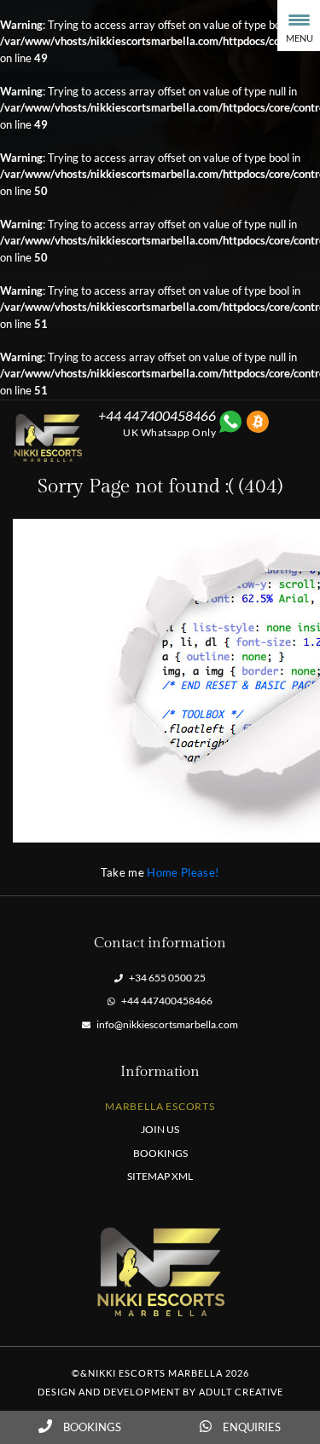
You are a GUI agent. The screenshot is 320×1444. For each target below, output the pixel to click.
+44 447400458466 (165, 1000)
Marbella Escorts (160, 1106)
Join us (160, 1129)
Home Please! (182, 872)
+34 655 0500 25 (166, 977)
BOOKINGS (160, 1153)
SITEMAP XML (160, 1176)
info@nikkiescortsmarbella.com (166, 1024)
